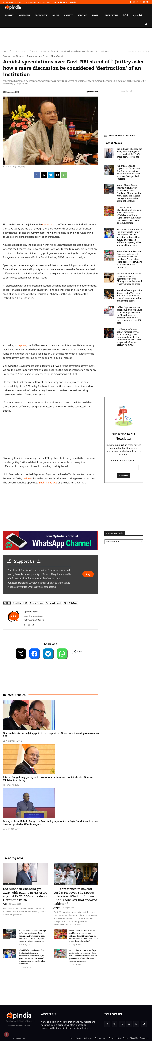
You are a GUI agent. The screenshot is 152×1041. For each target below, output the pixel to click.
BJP (26, 603)
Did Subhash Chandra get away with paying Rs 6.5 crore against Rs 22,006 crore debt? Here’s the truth (25, 894)
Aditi (5, 904)
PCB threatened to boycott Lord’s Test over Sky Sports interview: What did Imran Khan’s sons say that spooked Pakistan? (75, 896)
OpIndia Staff (92, 91)
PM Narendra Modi (53, 603)
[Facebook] (130, 2)
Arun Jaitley (17, 603)
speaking (47, 224)
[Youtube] (147, 2)
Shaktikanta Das (48, 482)
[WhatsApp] (144, 2)
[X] (140, 2)
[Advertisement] (57, 981)
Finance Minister (36, 603)
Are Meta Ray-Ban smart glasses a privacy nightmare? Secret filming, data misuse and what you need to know (129, 279)
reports (22, 345)
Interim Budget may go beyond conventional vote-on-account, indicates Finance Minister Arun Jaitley (48, 778)
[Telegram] (51, 175)
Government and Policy (37, 56)
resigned (28, 478)
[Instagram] (134, 2)
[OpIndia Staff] (13, 617)
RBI (65, 603)
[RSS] (137, 2)
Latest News (113, 143)
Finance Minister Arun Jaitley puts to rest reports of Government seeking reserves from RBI (52, 734)
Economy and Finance (19, 51)
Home (5, 51)
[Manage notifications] (6, 1034)
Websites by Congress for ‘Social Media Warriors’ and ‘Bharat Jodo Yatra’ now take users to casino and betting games (129, 295)
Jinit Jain (57, 908)
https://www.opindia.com (33, 616)
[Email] (57, 175)
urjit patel (73, 603)
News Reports (57, 56)
